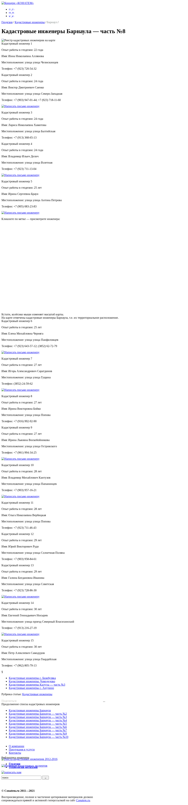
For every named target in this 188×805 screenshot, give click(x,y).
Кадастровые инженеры (30, 22)
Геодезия (6, 22)
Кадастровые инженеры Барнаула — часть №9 (38, 733)
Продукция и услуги (22, 749)
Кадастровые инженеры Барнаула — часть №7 (38, 730)
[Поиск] (11, 12)
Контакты (15, 752)
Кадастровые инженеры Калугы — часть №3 (37, 684)
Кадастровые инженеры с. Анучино (31, 688)
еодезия (14, 763)
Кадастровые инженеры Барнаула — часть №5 (38, 723)
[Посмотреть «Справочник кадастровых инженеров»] (29, 759)
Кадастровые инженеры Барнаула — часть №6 (38, 727)
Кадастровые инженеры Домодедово (32, 681)
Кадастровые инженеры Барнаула (30, 710)
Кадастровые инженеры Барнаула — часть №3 (38, 717)
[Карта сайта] (11, 16)
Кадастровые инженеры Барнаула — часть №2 (38, 713)
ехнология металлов (23, 767)
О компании (16, 746)
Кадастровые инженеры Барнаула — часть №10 (38, 736)
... (104, 700)
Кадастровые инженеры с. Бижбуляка (32, 678)
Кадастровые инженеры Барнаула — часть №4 (38, 720)
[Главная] (17, 3)
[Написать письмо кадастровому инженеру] (20, 106)
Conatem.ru (83, 800)
